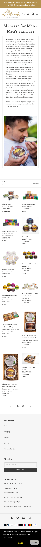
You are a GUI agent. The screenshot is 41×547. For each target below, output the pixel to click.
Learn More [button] (7, 537)
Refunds (7, 426)
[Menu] (37, 13)
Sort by (5, 181)
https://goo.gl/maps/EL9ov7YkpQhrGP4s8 (17, 506)
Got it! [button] (20, 543)
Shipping (7, 432)
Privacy (6, 437)
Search (6, 443)
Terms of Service (9, 449)
